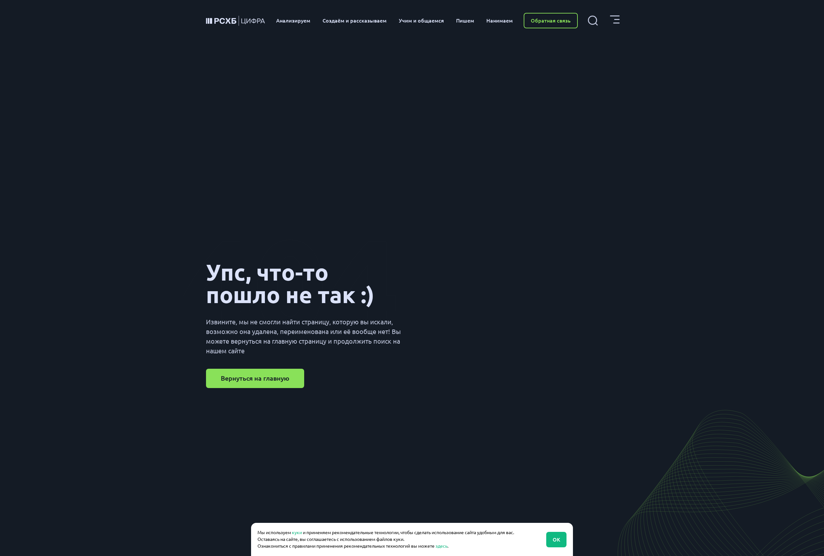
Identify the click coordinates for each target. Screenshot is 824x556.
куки (297, 532)
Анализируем (293, 20)
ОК (556, 539)
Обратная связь (551, 20)
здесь (441, 546)
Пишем (465, 20)
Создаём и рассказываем (355, 20)
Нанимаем (499, 20)
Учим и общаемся (421, 20)
